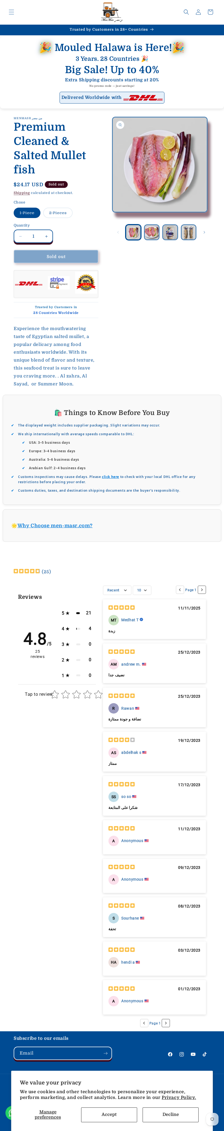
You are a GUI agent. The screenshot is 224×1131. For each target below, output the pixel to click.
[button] (11, 12)
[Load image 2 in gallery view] (152, 232)
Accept (109, 1114)
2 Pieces (61, 214)
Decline (171, 1114)
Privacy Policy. (179, 1097)
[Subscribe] (105, 1053)
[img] (27, 572)
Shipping (22, 193)
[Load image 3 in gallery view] (170, 232)
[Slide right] (204, 232)
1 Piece (30, 214)
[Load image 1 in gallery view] (133, 232)
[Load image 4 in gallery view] (189, 232)
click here (110, 476)
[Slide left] (118, 232)
